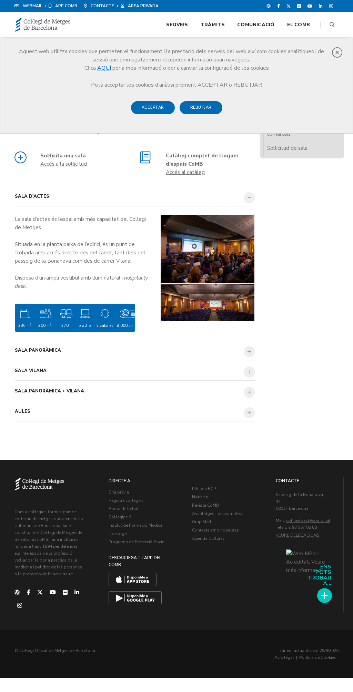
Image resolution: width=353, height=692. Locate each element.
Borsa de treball (124, 508)
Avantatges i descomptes (217, 513)
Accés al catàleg (185, 172)
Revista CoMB (205, 505)
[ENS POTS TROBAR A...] (324, 595)
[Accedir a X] (288, 6)
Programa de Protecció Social (137, 542)
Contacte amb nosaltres (215, 530)
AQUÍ (104, 68)
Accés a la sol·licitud (63, 163)
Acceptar (153, 107)
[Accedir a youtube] (310, 6)
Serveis (177, 24)
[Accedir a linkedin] (320, 6)
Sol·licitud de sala (287, 148)
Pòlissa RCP (204, 488)
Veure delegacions (297, 535)
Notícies (200, 497)
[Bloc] (268, 6)
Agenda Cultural (208, 538)
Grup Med (201, 522)
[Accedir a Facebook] (278, 6)
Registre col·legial (126, 500)
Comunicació (255, 24)
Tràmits (213, 24)
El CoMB (298, 24)
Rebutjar (201, 107)
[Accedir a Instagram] (329, 6)
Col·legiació (120, 517)
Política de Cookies (317, 657)
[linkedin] (76, 592)
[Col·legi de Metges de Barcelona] (42, 25)
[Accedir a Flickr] (299, 6)
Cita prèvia (119, 492)
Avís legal (284, 657)
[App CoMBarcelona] (133, 579)
